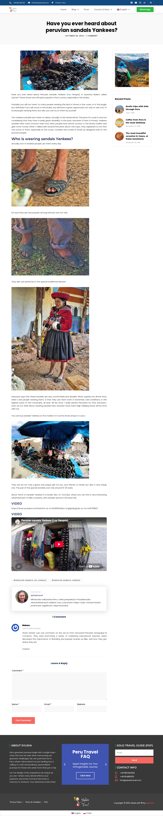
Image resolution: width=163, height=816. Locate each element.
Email (47, 704)
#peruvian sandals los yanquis (30, 580)
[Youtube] (136, 3)
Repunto (150, 803)
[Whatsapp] (145, 3)
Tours (86, 9)
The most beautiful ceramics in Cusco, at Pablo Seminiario (137, 136)
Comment (18, 670)
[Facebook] (132, 3)
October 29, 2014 (74, 36)
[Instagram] (140, 3)
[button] (151, 3)
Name (15, 704)
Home (63, 9)
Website (81, 704)
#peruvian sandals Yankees (66, 580)
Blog (74, 9)
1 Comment (92, 36)
